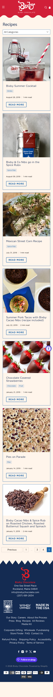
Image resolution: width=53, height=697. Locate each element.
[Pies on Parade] (26, 430)
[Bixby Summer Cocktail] (26, 59)
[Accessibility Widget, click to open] (49, 348)
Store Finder (17, 633)
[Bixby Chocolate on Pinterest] (26, 652)
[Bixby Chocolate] (26, 7)
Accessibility (44, 639)
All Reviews (38, 620)
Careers (22, 617)
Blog (18, 620)
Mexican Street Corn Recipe (24, 241)
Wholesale (29, 630)
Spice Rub (11, 170)
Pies (9, 462)
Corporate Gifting (13, 630)
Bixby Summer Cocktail (21, 86)
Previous (12, 549)
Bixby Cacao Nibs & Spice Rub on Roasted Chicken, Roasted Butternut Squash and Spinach (26, 523)
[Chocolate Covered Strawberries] (26, 357)
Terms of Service (35, 642)
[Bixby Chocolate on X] (30, 652)
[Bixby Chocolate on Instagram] (22, 652)
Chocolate (11, 386)
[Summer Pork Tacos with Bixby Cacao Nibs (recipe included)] (26, 291)
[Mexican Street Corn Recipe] (26, 214)
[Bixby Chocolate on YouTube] (34, 652)
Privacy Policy (17, 642)
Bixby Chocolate (20, 666)
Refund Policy (9, 639)
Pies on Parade (15, 457)
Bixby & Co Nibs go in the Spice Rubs (22, 163)
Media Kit (27, 624)
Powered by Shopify (38, 666)
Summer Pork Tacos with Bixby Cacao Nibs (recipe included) (26, 318)
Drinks (9, 91)
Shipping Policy (27, 639)
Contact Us (37, 633)
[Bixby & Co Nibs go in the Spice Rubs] (26, 135)
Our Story (11, 617)
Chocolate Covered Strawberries (18, 379)
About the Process (37, 617)
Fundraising (42, 630)
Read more (16, 104)
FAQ (27, 633)
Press (12, 620)
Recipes (26, 620)
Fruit (21, 386)
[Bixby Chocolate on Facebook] (18, 652)
